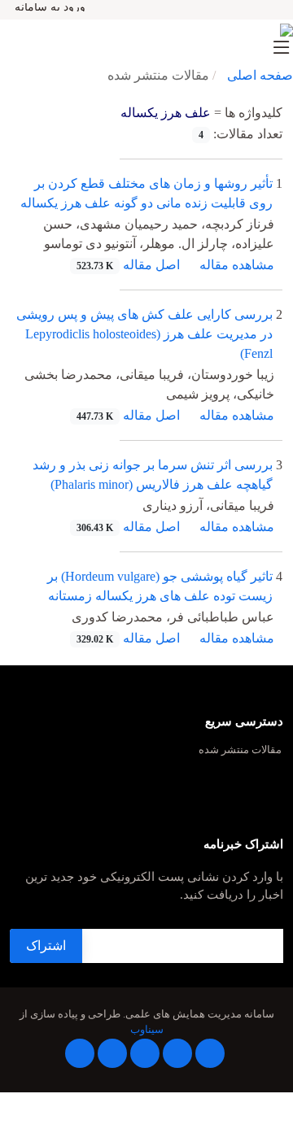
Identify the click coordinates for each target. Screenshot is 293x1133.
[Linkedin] (145, 1053)
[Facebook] (210, 1053)
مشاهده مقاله (236, 265)
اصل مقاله (128, 265)
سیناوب (147, 1029)
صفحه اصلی (260, 75)
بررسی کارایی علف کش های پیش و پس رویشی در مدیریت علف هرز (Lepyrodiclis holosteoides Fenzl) (144, 333)
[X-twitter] (177, 1053)
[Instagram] (112, 1053)
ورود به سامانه (50, 7)
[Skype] (79, 1053)
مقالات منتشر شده (240, 750)
